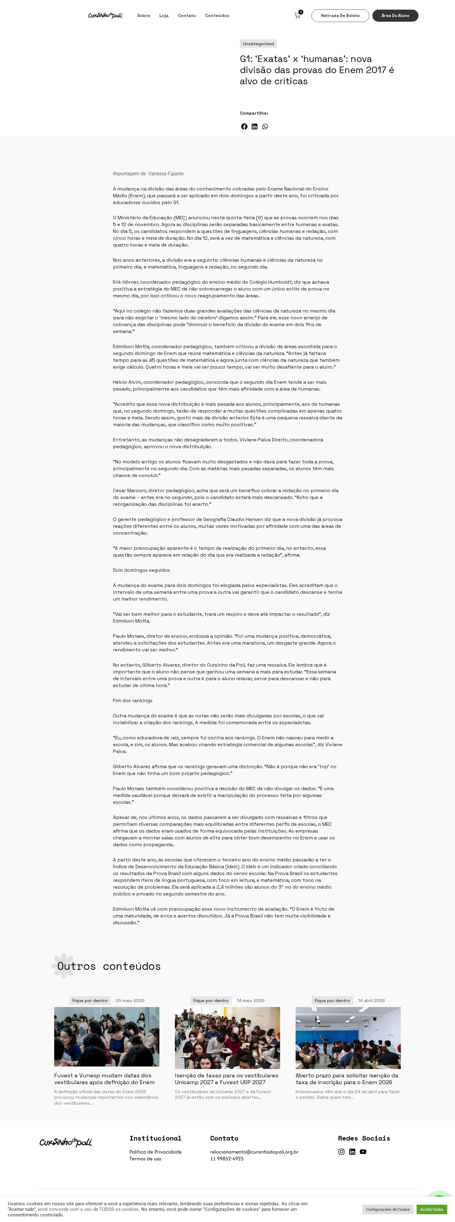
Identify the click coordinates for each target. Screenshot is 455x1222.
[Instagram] (341, 1151)
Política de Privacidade (155, 1151)
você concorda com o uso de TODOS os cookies (88, 1209)
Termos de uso (145, 1158)
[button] (244, 126)
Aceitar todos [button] (432, 1209)
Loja (164, 15)
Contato (187, 15)
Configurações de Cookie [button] (388, 1209)
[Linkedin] (352, 1151)
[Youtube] (363, 1151)
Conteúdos (217, 15)
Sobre (143, 15)
